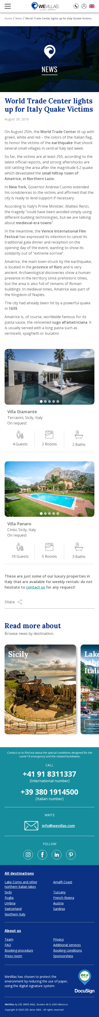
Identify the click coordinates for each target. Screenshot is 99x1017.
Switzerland (13, 909)
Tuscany (59, 892)
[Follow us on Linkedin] (56, 855)
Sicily (8, 892)
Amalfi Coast (62, 882)
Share (10, 601)
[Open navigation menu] (8, 6)
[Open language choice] (91, 6)
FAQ (8, 945)
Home (8, 18)
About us (13, 930)
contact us (35, 587)
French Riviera (63, 897)
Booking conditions (67, 950)
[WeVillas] (44, 6)
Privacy (58, 939)
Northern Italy (15, 914)
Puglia (9, 897)
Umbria (10, 903)
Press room (13, 956)
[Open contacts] (76, 6)
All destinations (19, 873)
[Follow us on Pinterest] (71, 855)
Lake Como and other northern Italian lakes (21, 884)
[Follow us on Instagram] (28, 855)
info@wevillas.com (58, 825)
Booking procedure (19, 950)
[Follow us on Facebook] (42, 855)
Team (9, 939)
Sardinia (59, 909)
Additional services (67, 945)
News (18, 18)
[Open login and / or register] (84, 6)
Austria (58, 903)
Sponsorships (63, 956)
